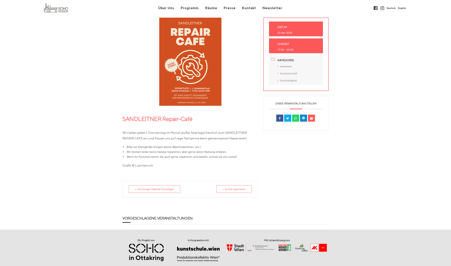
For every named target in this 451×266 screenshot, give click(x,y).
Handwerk (286, 66)
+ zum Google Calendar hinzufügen (154, 189)
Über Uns (166, 8)
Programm (190, 8)
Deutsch (391, 8)
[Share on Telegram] (303, 118)
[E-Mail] (311, 118)
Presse (230, 8)
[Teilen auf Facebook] (279, 118)
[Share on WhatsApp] (295, 118)
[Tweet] (287, 118)
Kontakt (249, 8)
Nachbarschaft (288, 73)
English (402, 8)
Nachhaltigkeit (288, 80)
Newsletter (272, 8)
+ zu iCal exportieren (234, 189)
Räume (211, 8)
